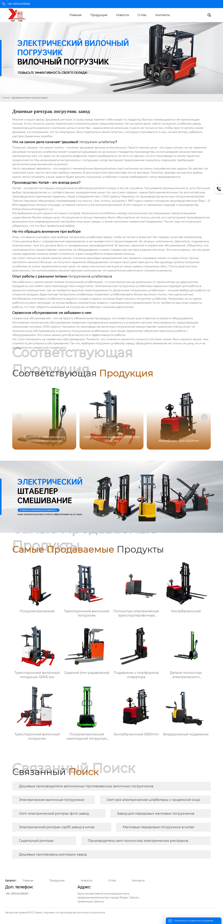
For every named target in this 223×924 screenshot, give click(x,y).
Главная (6, 97)
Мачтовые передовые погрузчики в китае (158, 827)
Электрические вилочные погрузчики (51, 800)
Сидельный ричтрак (36, 841)
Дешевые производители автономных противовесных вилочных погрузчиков (86, 786)
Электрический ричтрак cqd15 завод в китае (57, 827)
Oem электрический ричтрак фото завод (54, 813)
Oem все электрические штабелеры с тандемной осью (153, 800)
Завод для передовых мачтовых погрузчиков (155, 813)
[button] (204, 417)
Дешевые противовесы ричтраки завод (53, 854)
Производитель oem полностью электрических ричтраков (138, 841)
